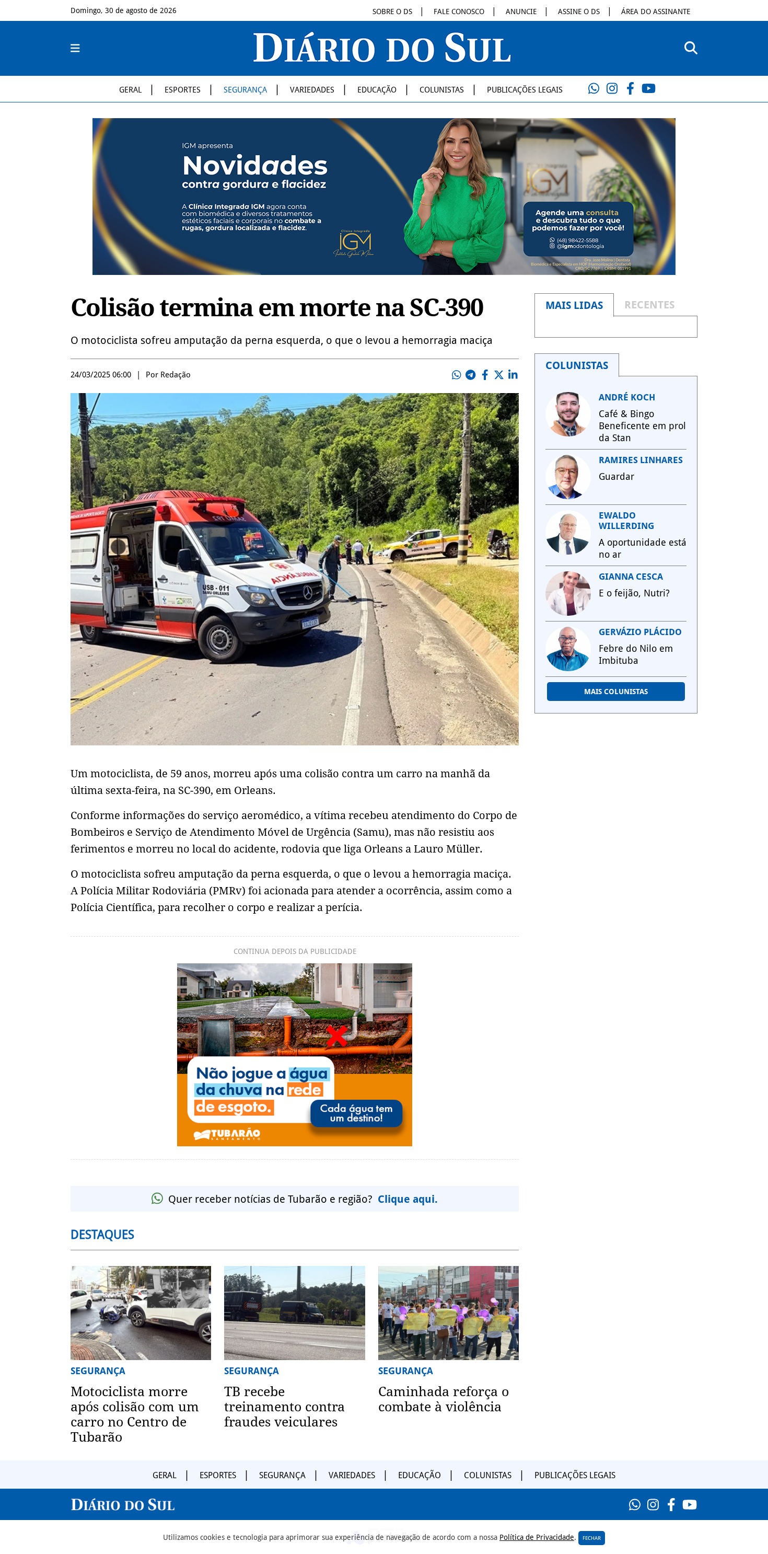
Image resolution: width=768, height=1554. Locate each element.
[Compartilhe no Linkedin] (513, 375)
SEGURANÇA (245, 90)
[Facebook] (630, 89)
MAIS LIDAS (574, 305)
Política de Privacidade (536, 1537)
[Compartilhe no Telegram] (470, 375)
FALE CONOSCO (459, 11)
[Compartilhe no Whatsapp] (456, 375)
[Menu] (75, 48)
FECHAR (592, 1538)
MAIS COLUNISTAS (616, 691)
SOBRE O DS (392, 11)
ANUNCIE (521, 11)
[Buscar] (690, 48)
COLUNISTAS (442, 90)
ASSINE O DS (579, 11)
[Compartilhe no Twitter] (499, 375)
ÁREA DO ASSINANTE (655, 11)
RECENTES (649, 304)
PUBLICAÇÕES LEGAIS (525, 90)
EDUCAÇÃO (377, 90)
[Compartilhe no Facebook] (485, 375)
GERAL (130, 90)
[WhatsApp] (593, 89)
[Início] (382, 59)
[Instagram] (612, 89)
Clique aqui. (408, 1199)
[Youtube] (648, 89)
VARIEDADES (312, 90)
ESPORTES (183, 90)
